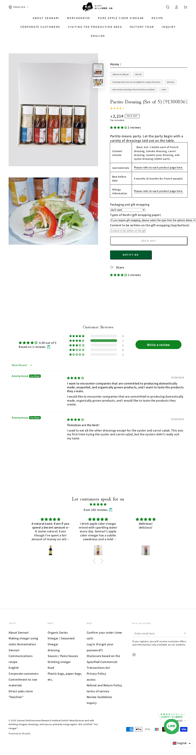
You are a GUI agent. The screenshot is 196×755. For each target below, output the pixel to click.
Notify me (131, 254)
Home (114, 64)
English (14, 667)
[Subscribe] (185, 633)
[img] (75, 378)
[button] (167, 7)
